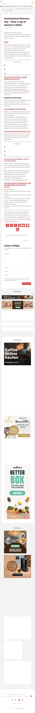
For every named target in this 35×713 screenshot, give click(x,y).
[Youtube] (22, 700)
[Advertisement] (17, 597)
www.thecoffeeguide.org (20, 89)
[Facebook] (12, 700)
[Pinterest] (15, 700)
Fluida (17, 708)
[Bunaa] (3, 2)
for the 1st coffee (9, 9)
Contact (19, 696)
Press (26, 696)
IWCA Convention (18, 180)
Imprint (22, 694)
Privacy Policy (12, 694)
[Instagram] (19, 700)
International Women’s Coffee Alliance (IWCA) (16, 160)
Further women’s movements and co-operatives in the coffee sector (17, 185)
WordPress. (22, 708)
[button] (7, 225)
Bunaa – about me (8, 696)
